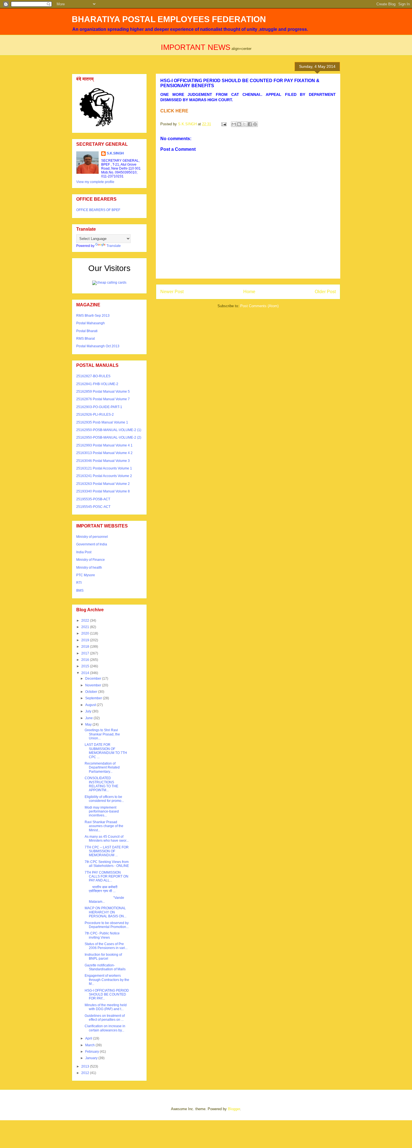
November (93, 685)
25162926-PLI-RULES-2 (95, 414)
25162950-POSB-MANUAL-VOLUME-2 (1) (108, 430)
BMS (80, 590)
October (91, 692)
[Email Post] (223, 124)
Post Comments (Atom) (259, 306)
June (89, 718)
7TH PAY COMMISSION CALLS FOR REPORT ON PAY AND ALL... (106, 877)
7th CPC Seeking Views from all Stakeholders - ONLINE (107, 864)
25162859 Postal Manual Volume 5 (103, 392)
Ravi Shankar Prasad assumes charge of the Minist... (104, 826)
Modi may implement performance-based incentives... (102, 812)
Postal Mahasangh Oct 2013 (97, 346)
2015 (85, 666)
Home (249, 291)
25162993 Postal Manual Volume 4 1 (104, 445)
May (88, 724)
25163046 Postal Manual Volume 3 (103, 461)
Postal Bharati (87, 331)
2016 (85, 660)
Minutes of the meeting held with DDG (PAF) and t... (106, 1007)
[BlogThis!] (239, 124)
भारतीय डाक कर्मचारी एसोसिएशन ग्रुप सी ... (101, 889)
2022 (85, 620)
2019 (85, 640)
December (93, 679)
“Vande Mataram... (104, 900)
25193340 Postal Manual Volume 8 (103, 491)
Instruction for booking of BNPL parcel (103, 956)
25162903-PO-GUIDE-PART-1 (99, 407)
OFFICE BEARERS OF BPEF (98, 210)
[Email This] (234, 124)
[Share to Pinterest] (255, 124)
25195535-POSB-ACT (93, 499)
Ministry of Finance (90, 560)
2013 (85, 1066)
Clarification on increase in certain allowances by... (105, 1028)
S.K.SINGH (115, 153)
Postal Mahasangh (90, 323)
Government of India (91, 544)
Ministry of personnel (92, 537)
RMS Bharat (85, 339)
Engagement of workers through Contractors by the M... (107, 980)
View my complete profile (95, 182)
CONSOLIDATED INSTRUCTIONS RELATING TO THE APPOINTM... (101, 784)
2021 (85, 627)
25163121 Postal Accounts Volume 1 (104, 468)
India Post (83, 552)
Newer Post (172, 291)
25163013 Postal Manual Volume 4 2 (104, 453)
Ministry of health (89, 568)
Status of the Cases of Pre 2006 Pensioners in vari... (106, 946)
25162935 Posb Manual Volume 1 (102, 422)
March (90, 1045)
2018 (85, 647)
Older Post (325, 291)
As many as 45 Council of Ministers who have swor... (107, 839)
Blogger (234, 1109)
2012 (85, 1073)
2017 (85, 653)
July (88, 711)
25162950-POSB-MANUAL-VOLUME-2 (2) (108, 437)
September (94, 698)
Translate (114, 246)
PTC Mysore (85, 575)
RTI (79, 583)
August (91, 705)
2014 (85, 673)
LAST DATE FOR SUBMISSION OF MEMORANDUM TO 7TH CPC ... (106, 751)
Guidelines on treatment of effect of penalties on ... (105, 1018)
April (89, 1038)
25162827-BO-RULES (93, 376)
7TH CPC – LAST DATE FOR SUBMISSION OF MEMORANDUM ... (107, 851)
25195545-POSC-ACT (93, 507)
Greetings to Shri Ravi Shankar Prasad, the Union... (102, 734)
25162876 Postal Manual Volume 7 (103, 399)
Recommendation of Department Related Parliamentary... (102, 768)
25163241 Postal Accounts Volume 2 (104, 476)
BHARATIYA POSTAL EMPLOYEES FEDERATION (169, 19)
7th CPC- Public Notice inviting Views (102, 935)
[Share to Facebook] (250, 124)
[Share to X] (244, 124)
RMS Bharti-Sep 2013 (93, 316)
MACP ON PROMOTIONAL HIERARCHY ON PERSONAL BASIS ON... (105, 912)
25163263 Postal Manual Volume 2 (103, 484)
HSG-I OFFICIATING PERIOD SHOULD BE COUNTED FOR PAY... (107, 995)
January (91, 1058)
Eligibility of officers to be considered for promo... (104, 799)
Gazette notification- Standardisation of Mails (105, 967)
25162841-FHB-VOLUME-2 (97, 384)
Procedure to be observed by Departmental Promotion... (107, 925)
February (92, 1052)
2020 (85, 633)
